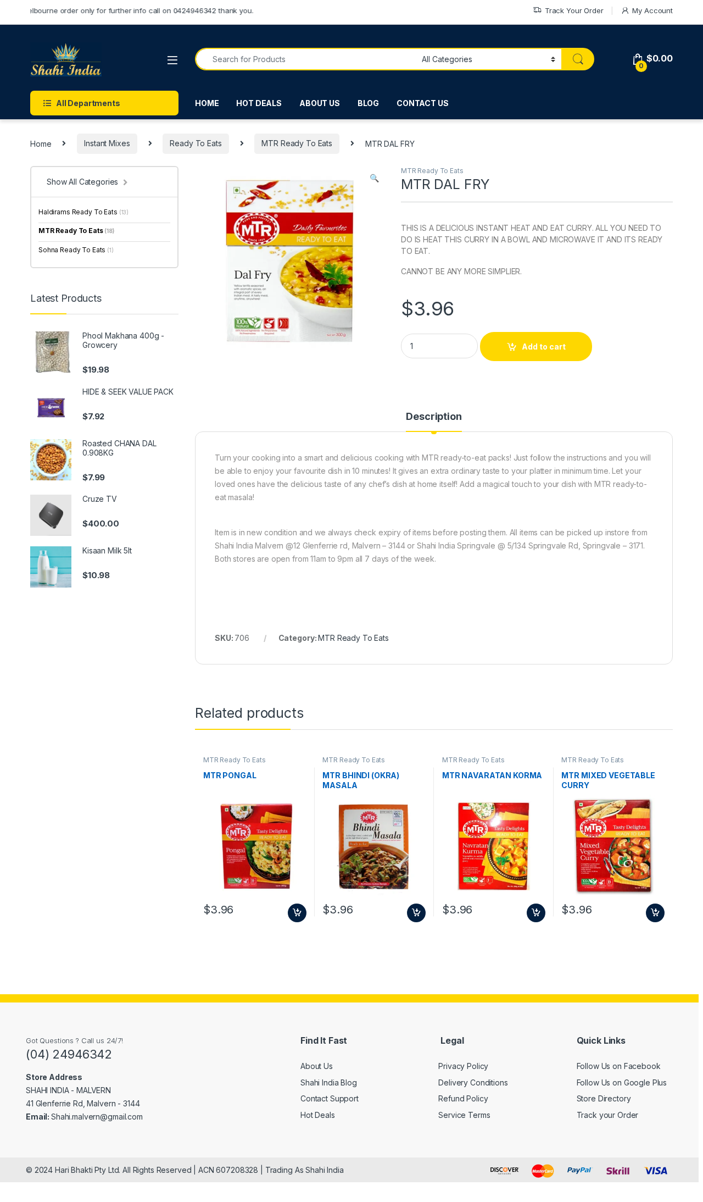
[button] (374, 178)
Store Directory (604, 1098)
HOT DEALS (259, 103)
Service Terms (464, 1115)
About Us (316, 1066)
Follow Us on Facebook (619, 1066)
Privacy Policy (463, 1066)
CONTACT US (423, 103)
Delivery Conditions (472, 1082)
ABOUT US (319, 103)
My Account (652, 10)
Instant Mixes (107, 143)
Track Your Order (574, 10)
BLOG (368, 103)
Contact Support (329, 1098)
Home (40, 143)
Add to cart (544, 346)
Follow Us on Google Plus (622, 1082)
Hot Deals (317, 1115)
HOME (207, 103)
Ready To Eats (195, 143)
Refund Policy (463, 1098)
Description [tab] (433, 417)
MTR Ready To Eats (296, 143)
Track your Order (608, 1115)
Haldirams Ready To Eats (83, 212)
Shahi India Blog (328, 1082)
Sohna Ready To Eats (76, 250)
